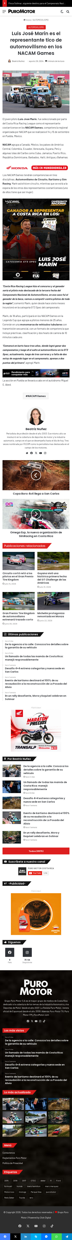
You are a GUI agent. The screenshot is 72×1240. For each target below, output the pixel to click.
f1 (51, 1180)
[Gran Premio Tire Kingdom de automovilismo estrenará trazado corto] (19, 601)
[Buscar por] (67, 12)
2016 (15, 1180)
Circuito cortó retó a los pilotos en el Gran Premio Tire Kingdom (18, 576)
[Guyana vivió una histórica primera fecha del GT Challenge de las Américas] (53, 561)
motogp (22, 1192)
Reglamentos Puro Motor (15, 1157)
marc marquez (51, 1186)
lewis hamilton (33, 1186)
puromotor (51, 1192)
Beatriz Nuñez (18, 61)
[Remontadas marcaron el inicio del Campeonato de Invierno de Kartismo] (36, 1131)
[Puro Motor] (21, 11)
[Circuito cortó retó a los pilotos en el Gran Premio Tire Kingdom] (19, 561)
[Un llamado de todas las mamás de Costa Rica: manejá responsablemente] (12, 787)
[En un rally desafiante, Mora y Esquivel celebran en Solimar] (12, 837)
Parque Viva (36, 1192)
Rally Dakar (9, 1197)
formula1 (8, 1186)
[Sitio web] (27, 453)
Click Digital (45, 1217)
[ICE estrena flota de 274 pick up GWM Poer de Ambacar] (36, 1117)
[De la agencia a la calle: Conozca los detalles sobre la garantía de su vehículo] (12, 770)
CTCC (33, 1180)
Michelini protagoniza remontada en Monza (50, 615)
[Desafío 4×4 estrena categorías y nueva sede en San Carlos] (12, 803)
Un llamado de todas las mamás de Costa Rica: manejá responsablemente (45, 786)
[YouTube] (41, 453)
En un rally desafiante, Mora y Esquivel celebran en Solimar (41, 834)
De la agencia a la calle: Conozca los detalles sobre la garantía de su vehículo (45, 769)
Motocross (9, 1192)
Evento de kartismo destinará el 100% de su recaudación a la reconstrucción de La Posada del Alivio (46, 818)
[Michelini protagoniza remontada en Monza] (53, 601)
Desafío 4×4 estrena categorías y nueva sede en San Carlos (44, 800)
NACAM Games (37, 395)
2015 (6, 1180)
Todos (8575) (36, 851)
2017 (24, 1180)
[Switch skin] (62, 12)
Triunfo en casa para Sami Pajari (24, 3)
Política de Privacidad (13, 1163)
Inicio (28, 20)
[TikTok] (44, 1021)
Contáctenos (9, 1152)
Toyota (22, 1197)
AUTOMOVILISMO (41, 20)
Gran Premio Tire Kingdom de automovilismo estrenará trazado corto (19, 616)
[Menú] (4, 12)
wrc (31, 1197)
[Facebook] (31, 453)
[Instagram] (45, 453)
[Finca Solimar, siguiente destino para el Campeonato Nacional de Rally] (58, 1131)
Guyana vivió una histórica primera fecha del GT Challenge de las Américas (52, 578)
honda (19, 1186)
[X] (36, 453)
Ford (58, 1180)
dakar (43, 1180)
